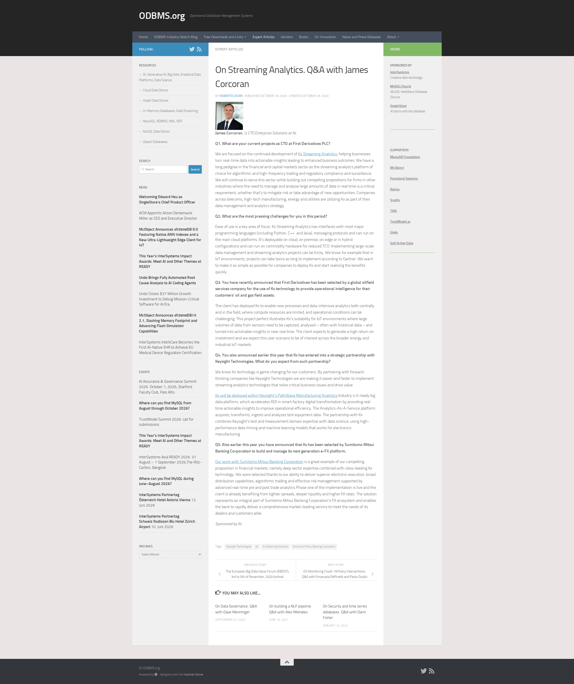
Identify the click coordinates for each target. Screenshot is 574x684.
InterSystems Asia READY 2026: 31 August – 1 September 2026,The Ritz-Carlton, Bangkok (170, 462)
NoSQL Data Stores (156, 131)
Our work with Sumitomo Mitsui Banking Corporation (259, 461)
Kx (257, 546)
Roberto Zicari (231, 96)
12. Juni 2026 (168, 499)
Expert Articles (263, 37)
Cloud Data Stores (155, 90)
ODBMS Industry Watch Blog (176, 37)
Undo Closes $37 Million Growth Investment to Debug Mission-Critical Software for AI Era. (169, 298)
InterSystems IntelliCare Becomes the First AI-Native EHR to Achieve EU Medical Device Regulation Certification (170, 347)
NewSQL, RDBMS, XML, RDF (163, 121)
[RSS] (199, 49)
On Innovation (325, 37)
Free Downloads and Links (223, 37)
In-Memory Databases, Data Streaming (170, 111)
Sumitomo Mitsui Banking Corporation (314, 546)
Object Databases (155, 142)
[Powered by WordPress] (155, 674)
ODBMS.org (162, 15)
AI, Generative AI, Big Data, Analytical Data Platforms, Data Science (170, 77)
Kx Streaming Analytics (275, 546)
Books (303, 37)
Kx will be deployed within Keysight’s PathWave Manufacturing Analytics (276, 395)
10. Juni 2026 (167, 521)
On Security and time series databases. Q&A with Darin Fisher (345, 612)
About (391, 37)
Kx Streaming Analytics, (318, 153)
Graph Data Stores (155, 100)
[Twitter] (192, 49)
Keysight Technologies (238, 546)
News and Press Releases (361, 37)
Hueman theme (193, 674)
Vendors (287, 37)
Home (143, 37)
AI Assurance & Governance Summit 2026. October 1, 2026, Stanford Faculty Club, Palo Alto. (167, 386)
